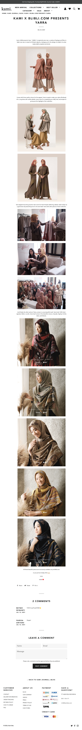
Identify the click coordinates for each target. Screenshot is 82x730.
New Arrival (21, 7)
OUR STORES (26, 708)
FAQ (5, 707)
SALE (39, 11)
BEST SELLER (52, 7)
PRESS (24, 700)
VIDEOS (25, 697)
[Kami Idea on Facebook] (75, 726)
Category (28, 11)
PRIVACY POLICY (27, 702)
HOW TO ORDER (8, 705)
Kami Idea (11, 725)
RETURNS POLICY (8, 702)
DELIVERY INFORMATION (10, 697)
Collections (36, 7)
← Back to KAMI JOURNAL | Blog (41, 680)
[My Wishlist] (70, 9)
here (49, 573)
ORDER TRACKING (9, 699)
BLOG (24, 692)
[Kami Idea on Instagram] (78, 726)
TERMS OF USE (27, 705)
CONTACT (6, 694)
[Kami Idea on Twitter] (72, 726)
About (47, 11)
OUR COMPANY (27, 694)
